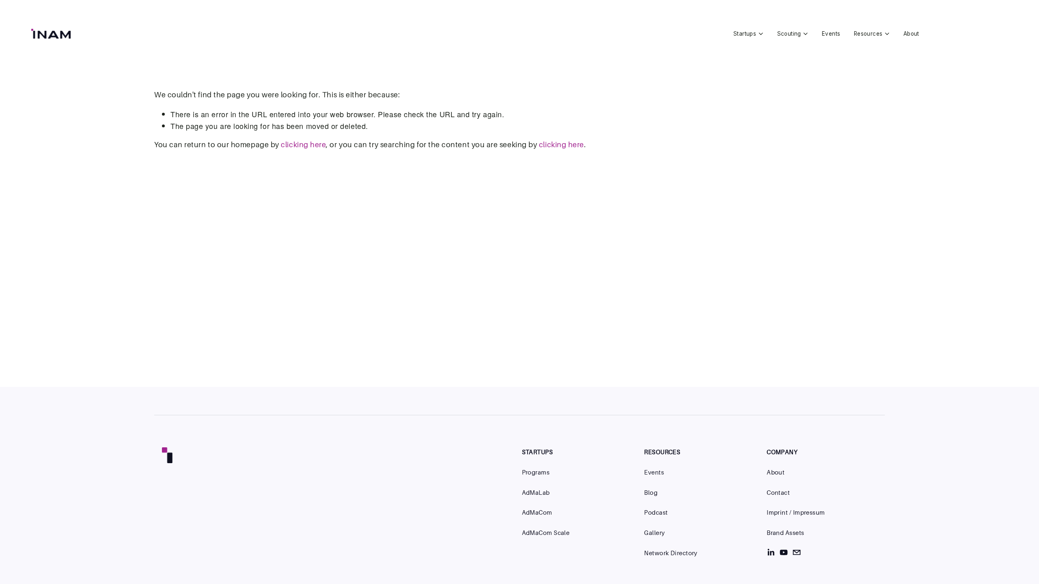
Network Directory (671, 553)
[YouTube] (784, 552)
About (911, 33)
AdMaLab (536, 492)
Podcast (656, 512)
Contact (778, 492)
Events (831, 33)
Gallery (654, 532)
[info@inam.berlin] (797, 552)
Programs (536, 472)
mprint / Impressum (797, 512)
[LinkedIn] (771, 552)
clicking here (303, 144)
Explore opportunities (973, 33)
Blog (650, 492)
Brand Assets (785, 532)
